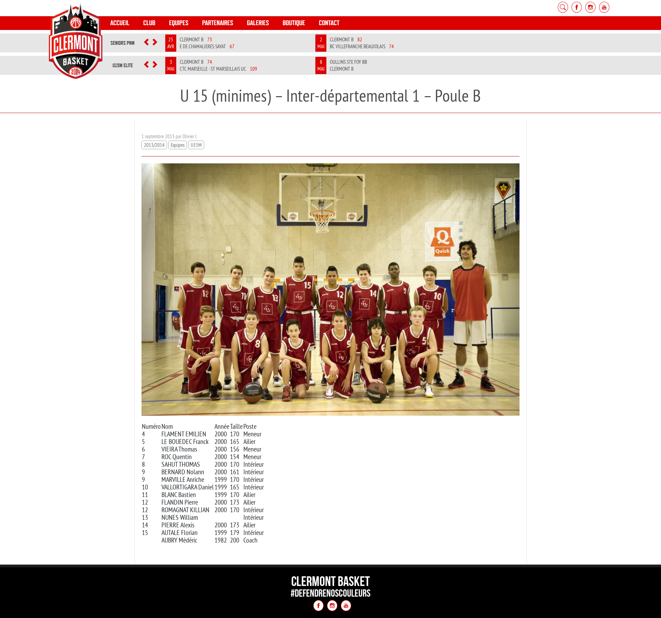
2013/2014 (154, 145)
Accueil (119, 23)
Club (149, 23)
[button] (146, 43)
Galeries (258, 23)
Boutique (294, 23)
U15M (196, 145)
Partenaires (217, 23)
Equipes (178, 23)
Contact (329, 23)
